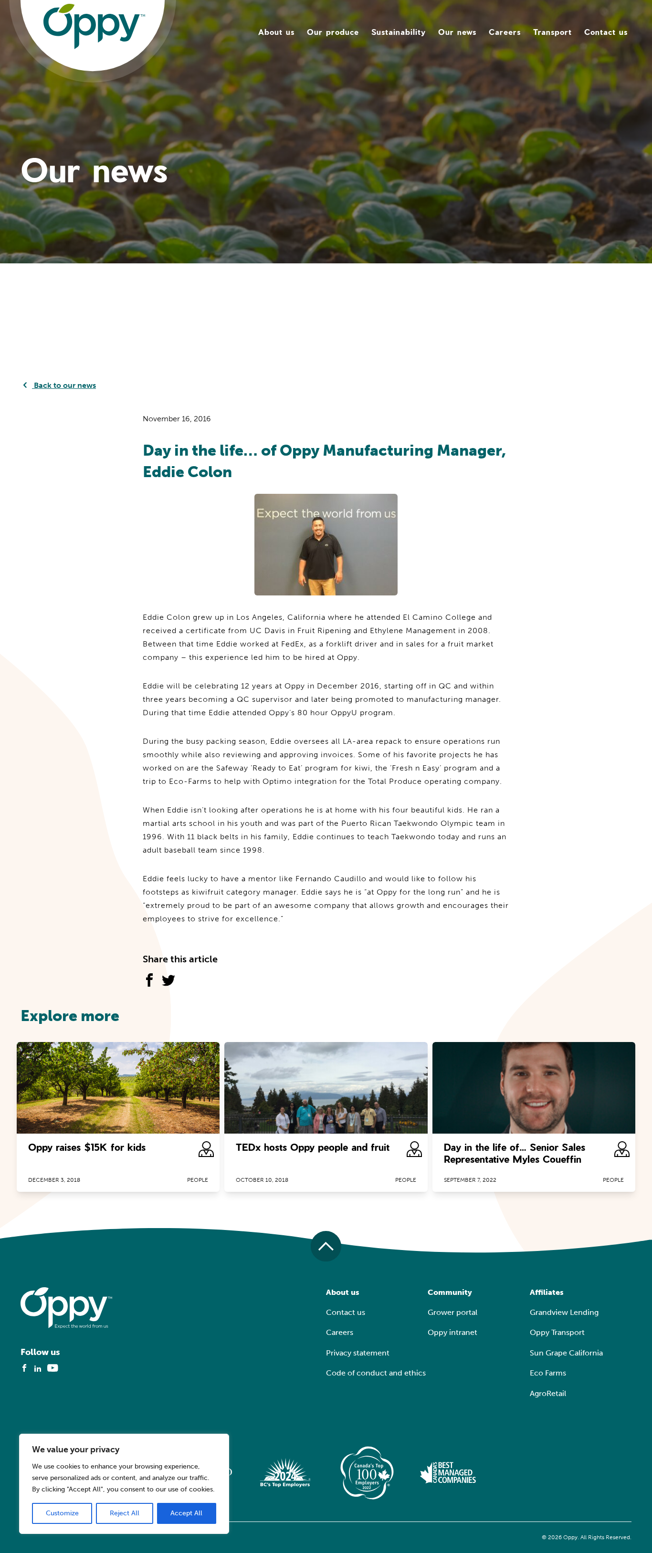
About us (276, 31)
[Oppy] (94, 26)
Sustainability (398, 31)
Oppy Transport (557, 1332)
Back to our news (64, 385)
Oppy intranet (452, 1332)
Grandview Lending (564, 1312)
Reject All (124, 1513)
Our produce (333, 31)
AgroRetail (548, 1393)
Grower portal (452, 1312)
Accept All (186, 1513)
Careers (505, 31)
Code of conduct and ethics (376, 1372)
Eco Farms (548, 1372)
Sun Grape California (566, 1352)
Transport (552, 31)
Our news (457, 31)
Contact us (606, 31)
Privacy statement (357, 1352)
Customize (62, 1513)
